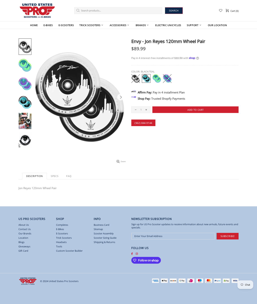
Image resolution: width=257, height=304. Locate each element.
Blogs (21, 242)
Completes (62, 224)
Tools (59, 246)
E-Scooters (62, 233)
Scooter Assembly (104, 233)
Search (174, 10)
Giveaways (24, 246)
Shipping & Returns (104, 242)
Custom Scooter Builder (69, 250)
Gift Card (23, 250)
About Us (23, 224)
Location (23, 237)
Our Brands (24, 233)
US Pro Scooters (37, 10)
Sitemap (98, 229)
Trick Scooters (64, 237)
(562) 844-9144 (143, 123)
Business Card (101, 224)
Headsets (61, 242)
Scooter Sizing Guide (105, 237)
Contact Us (24, 229)
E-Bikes (60, 229)
